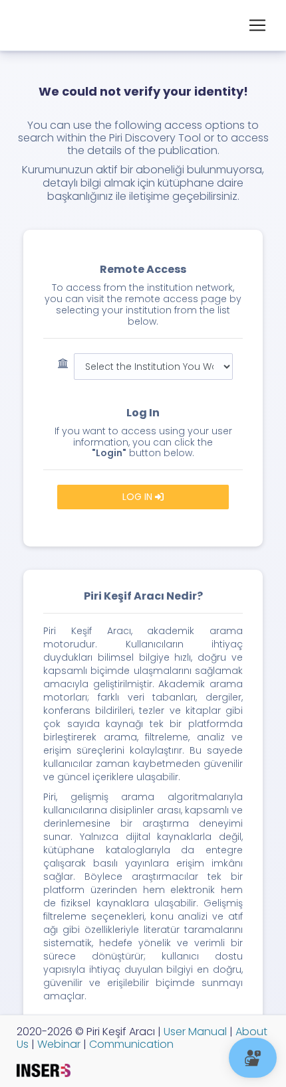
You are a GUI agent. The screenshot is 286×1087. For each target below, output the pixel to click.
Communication (130, 1044)
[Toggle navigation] (257, 25)
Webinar (57, 1044)
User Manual (194, 1031)
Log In (138, 496)
